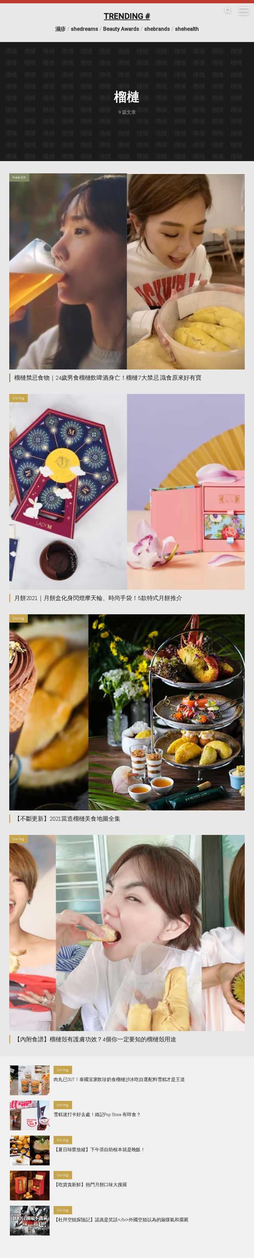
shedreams (84, 29)
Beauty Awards (121, 29)
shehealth (187, 29)
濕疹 (60, 29)
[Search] (228, 10)
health (19, 177)
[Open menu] (244, 11)
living (18, 398)
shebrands (157, 29)
